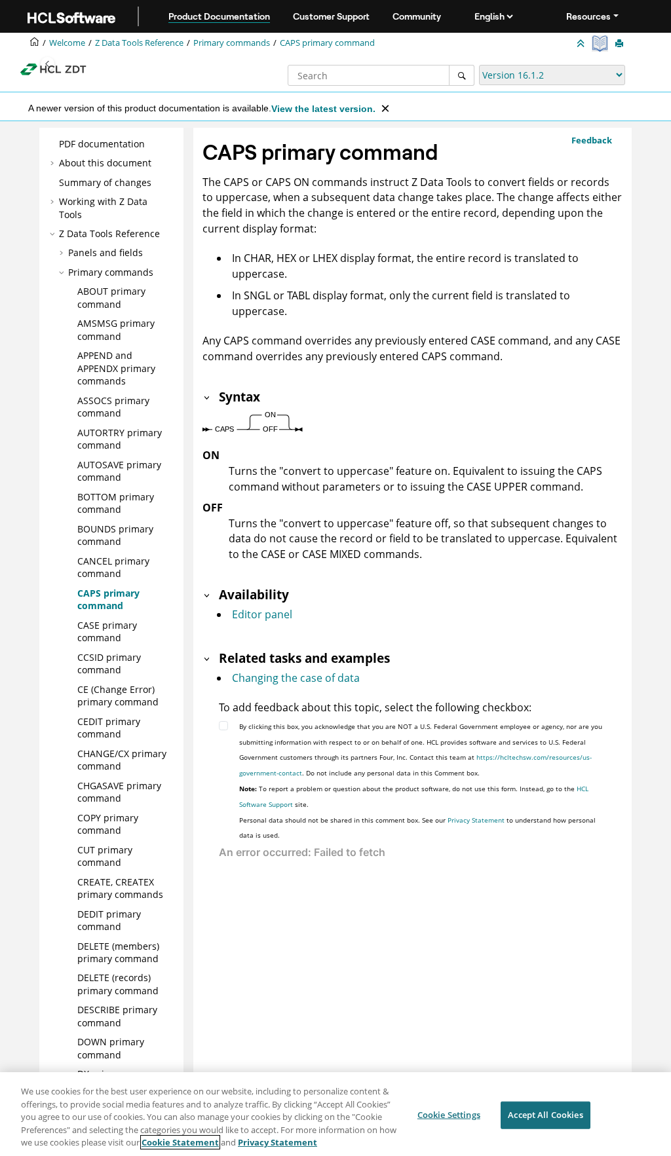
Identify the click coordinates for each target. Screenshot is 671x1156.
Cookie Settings (448, 1115)
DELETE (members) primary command (118, 952)
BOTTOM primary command (115, 503)
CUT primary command (104, 856)
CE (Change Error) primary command (118, 696)
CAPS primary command (327, 42)
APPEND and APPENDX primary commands (116, 368)
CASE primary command (107, 631)
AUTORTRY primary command (119, 439)
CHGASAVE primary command (119, 792)
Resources (588, 16)
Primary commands (231, 42)
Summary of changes (105, 182)
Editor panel (262, 614)
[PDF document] (601, 43)
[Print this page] (620, 44)
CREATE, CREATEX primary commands (120, 888)
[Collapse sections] (581, 44)
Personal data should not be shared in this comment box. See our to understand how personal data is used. (417, 827)
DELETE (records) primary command (118, 984)
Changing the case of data (296, 678)
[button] (53, 144)
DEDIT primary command (109, 920)
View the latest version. (323, 108)
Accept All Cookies (545, 1115)
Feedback (591, 140)
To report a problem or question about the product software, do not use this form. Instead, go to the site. (413, 796)
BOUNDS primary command (115, 535)
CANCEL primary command (113, 567)
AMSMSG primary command (116, 330)
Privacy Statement (476, 820)
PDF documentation (102, 144)
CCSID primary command (109, 664)
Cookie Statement (180, 1142)
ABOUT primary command (111, 297)
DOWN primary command (110, 1048)
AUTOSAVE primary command (119, 471)
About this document (105, 163)
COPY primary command (107, 824)
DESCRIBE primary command (117, 1016)
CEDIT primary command (108, 728)
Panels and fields (105, 252)
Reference (139, 42)
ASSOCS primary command (113, 407)
